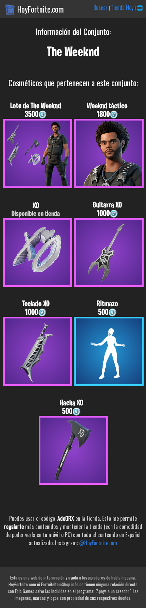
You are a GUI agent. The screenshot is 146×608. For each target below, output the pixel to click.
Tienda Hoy (122, 7)
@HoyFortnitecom (98, 543)
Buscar (100, 7)
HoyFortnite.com (40, 9)
